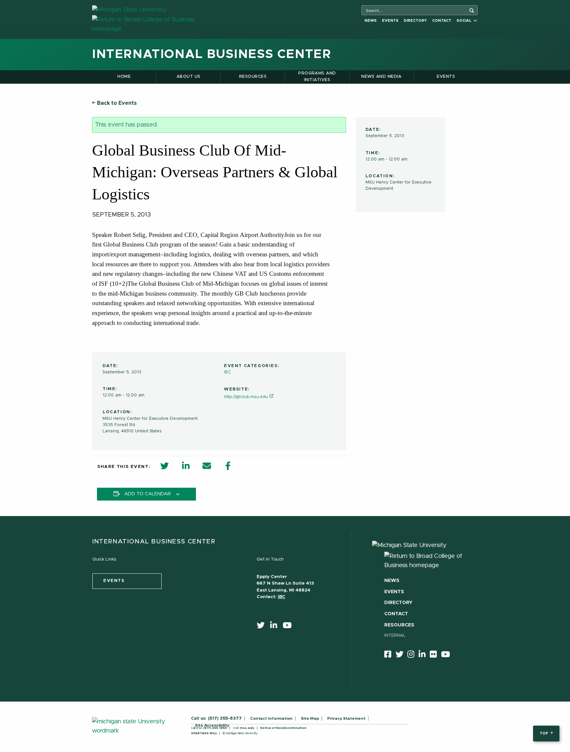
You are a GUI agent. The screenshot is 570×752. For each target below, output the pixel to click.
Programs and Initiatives (317, 76)
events (114, 581)
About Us (188, 76)
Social (465, 20)
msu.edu (247, 728)
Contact (441, 20)
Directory (415, 20)
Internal (395, 635)
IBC (227, 372)
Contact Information (271, 718)
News (370, 20)
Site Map (310, 718)
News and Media (381, 76)
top (544, 733)
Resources (253, 76)
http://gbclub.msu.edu (246, 397)
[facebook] (390, 655)
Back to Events (116, 103)
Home (124, 76)
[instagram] (413, 655)
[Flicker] (435, 655)
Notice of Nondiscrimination (283, 728)
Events (390, 20)
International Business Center (211, 54)
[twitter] (263, 626)
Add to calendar (147, 494)
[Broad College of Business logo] (155, 24)
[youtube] (289, 626)
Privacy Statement (346, 718)
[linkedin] (275, 626)
